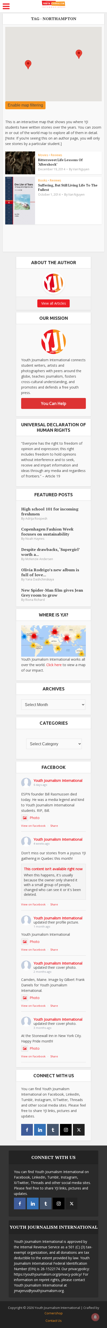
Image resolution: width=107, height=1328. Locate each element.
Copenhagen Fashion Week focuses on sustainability (47, 531)
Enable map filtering (25, 105)
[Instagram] (66, 1130)
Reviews (56, 155)
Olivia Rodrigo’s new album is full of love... (50, 572)
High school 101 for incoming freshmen (49, 511)
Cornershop (54, 1313)
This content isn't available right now (53, 868)
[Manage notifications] (95, 1317)
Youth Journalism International (58, 780)
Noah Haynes (34, 538)
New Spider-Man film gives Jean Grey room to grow (52, 592)
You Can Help (53, 403)
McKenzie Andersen (39, 559)
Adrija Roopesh (36, 518)
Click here (54, 664)
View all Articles (53, 303)
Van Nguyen (81, 169)
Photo (35, 817)
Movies (43, 155)
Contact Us (54, 1320)
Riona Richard (35, 600)
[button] (28, 64)
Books (42, 180)
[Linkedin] (40, 1130)
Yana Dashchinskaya (39, 579)
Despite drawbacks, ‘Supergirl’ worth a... (50, 552)
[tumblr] (53, 1130)
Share (54, 825)
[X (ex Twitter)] (79, 1130)
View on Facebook (33, 825)
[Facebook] (27, 1130)
